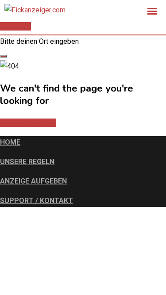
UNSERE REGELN (27, 161)
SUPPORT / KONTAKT (36, 200)
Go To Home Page (28, 123)
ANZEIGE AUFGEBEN (33, 181)
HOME (10, 142)
